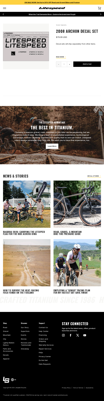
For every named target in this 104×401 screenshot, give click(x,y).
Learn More (52, 146)
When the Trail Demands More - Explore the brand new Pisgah (52, 14)
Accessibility (89, 388)
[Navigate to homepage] (52, 8)
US (15, 379)
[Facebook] (70, 335)
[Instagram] (63, 335)
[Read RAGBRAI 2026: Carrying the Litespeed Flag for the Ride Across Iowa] (26, 208)
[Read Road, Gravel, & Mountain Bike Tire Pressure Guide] (77, 208)
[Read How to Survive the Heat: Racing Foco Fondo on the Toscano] (26, 267)
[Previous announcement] (3, 14)
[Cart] (99, 8)
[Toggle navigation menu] (4, 8)
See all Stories (93, 176)
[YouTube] (84, 335)
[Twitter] (77, 335)
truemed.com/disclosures (60, 395)
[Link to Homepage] (6, 380)
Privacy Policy (66, 388)
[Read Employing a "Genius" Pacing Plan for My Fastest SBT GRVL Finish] (77, 267)
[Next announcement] (100, 14)
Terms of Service (78, 388)
